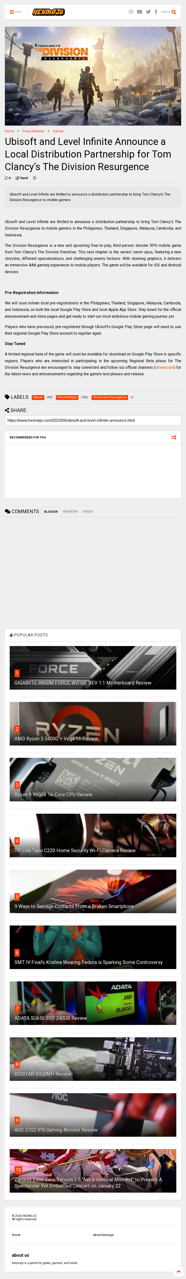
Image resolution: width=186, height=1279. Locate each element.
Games (58, 131)
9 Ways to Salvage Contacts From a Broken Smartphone (74, 906)
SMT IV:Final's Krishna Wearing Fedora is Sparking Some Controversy (89, 962)
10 (18, 1170)
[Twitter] (148, 12)
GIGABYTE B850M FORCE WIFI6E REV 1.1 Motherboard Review (83, 683)
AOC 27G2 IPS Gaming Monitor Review (56, 1130)
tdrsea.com (164, 367)
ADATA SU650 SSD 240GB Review (51, 1018)
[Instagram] (131, 12)
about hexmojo (103, 1235)
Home (9, 131)
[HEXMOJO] (48, 13)
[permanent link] (34, 178)
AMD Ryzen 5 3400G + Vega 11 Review (56, 739)
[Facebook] (156, 12)
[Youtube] (139, 12)
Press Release (33, 131)
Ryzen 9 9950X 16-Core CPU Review (54, 794)
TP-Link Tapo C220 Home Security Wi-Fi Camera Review (75, 850)
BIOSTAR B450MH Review (43, 1074)
